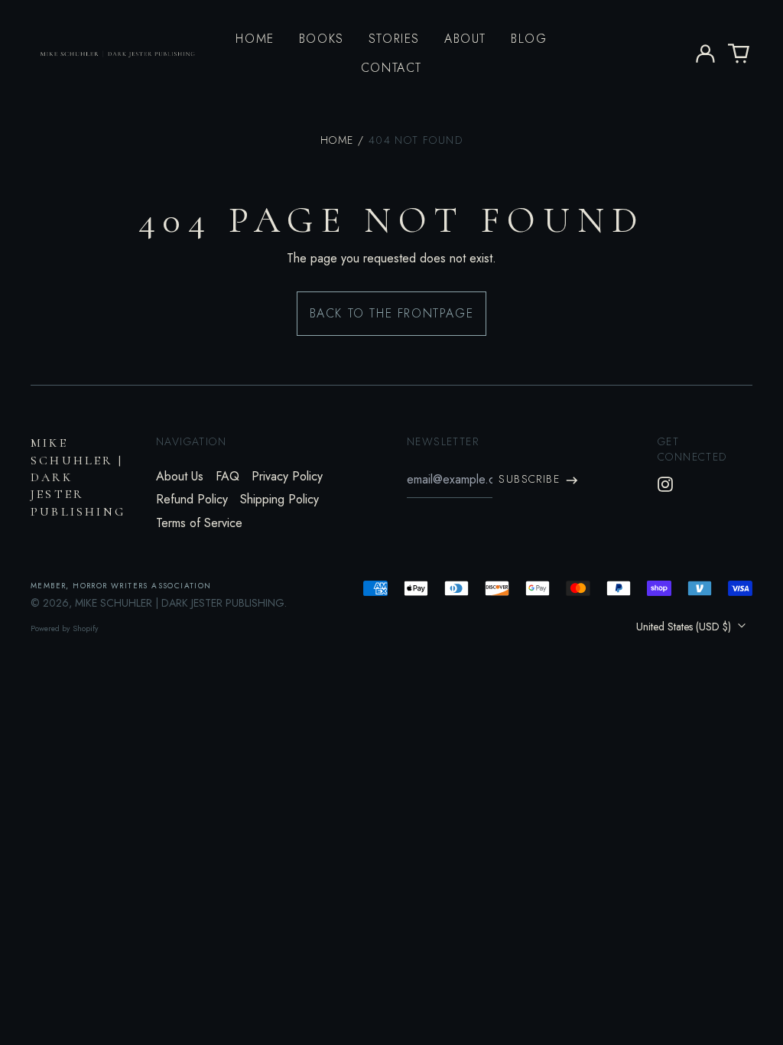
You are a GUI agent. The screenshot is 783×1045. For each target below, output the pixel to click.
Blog (529, 38)
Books (321, 38)
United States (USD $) (685, 626)
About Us (179, 476)
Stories (394, 38)
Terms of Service (199, 523)
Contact (391, 68)
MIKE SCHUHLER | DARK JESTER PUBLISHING (179, 602)
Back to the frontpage (392, 313)
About (465, 38)
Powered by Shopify (65, 628)
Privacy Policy (287, 476)
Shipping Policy (279, 499)
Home (255, 38)
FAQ (227, 476)
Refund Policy (192, 499)
